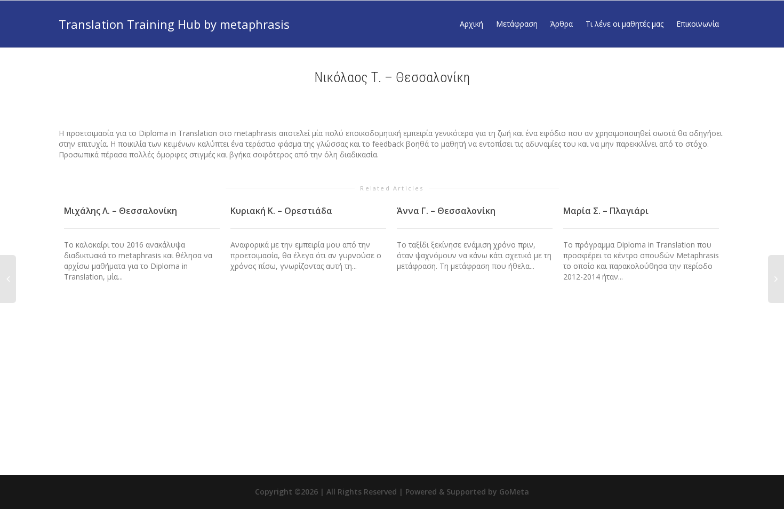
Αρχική (471, 24)
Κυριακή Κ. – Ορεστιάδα (281, 211)
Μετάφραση (517, 24)
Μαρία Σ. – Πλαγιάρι (606, 211)
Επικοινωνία (697, 24)
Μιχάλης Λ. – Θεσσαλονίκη (120, 211)
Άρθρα (561, 24)
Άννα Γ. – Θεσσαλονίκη (446, 211)
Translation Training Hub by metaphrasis (174, 24)
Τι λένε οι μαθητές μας (624, 24)
